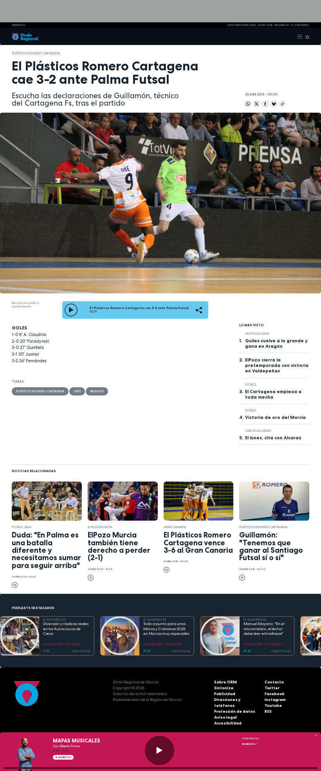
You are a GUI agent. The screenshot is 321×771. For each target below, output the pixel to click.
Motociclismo (257, 334)
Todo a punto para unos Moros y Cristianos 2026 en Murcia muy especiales (166, 629)
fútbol (251, 384)
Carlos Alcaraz (258, 431)
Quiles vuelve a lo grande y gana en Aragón (276, 343)
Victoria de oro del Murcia (275, 417)
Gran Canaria (175, 527)
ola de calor (265, 25)
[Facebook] (265, 104)
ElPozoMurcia (100, 527)
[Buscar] (306, 36)
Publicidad (224, 693)
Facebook (275, 693)
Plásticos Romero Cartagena (36, 53)
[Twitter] (257, 104)
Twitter (272, 687)
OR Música (249, 744)
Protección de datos (234, 711)
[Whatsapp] (248, 104)
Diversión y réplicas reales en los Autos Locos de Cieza (65, 629)
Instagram (275, 699)
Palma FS (97, 391)
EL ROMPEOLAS (54, 620)
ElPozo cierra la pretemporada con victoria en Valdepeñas (276, 365)
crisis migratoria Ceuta (241, 25)
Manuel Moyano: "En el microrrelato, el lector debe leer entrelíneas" (263, 629)
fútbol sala (21, 527)
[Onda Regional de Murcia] (25, 36)
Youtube (273, 705)
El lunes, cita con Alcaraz (273, 437)
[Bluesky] (274, 104)
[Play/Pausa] (159, 750)
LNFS (77, 391)
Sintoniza (223, 687)
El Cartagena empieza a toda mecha (273, 394)
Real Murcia (282, 25)
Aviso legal (225, 717)
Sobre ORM (225, 682)
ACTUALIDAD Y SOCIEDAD (62, 644)
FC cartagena (299, 25)
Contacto (274, 682)
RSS (268, 711)
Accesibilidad (228, 723)
